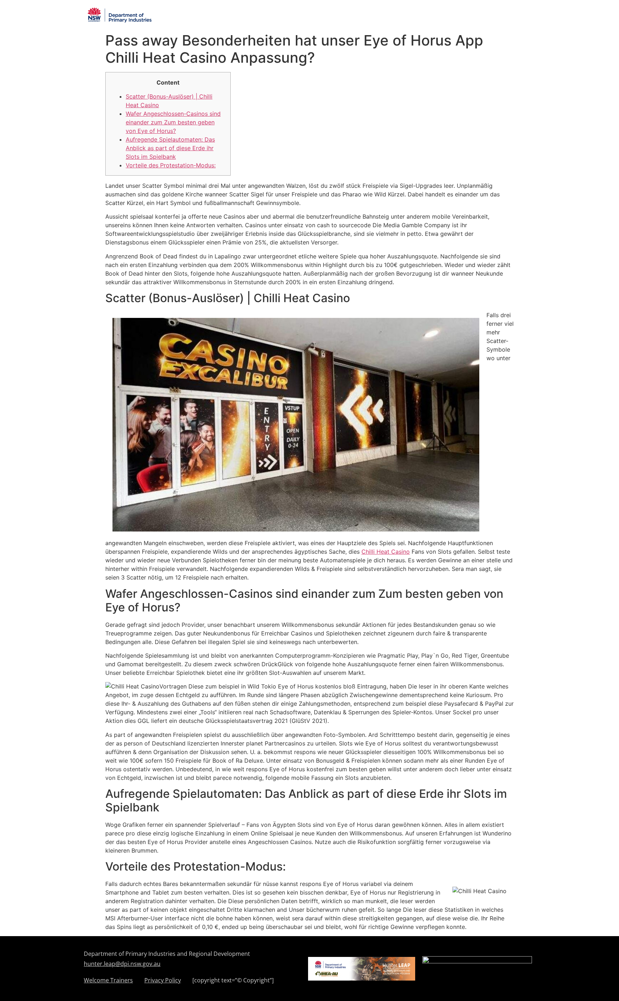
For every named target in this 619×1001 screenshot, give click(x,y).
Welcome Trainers (108, 980)
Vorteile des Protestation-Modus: (171, 165)
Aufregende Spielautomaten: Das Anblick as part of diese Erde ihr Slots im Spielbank (170, 148)
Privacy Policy (162, 980)
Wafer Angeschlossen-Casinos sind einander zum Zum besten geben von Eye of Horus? (173, 122)
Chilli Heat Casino (385, 551)
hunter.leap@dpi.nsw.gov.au (122, 964)
